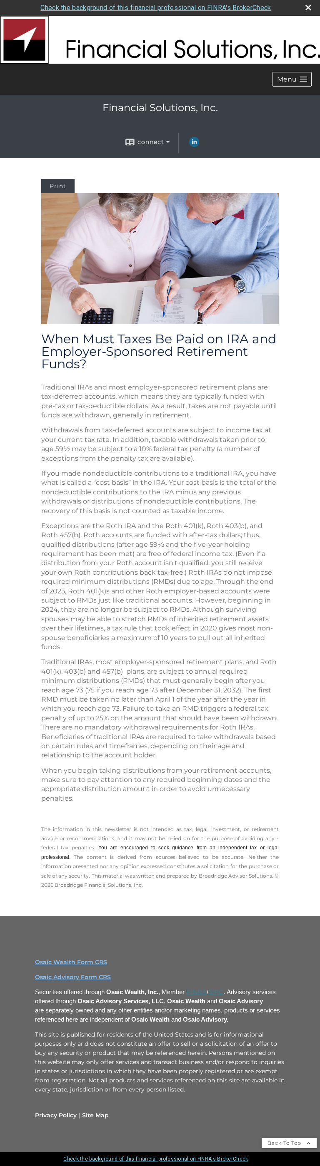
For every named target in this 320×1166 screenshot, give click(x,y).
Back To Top (285, 1143)
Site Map (95, 1115)
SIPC (215, 992)
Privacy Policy (56, 1115)
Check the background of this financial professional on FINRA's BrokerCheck (155, 8)
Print (58, 186)
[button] (292, 79)
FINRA (196, 992)
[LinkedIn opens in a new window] (194, 145)
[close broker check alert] (308, 7)
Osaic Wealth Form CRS (71, 962)
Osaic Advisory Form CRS (73, 977)
